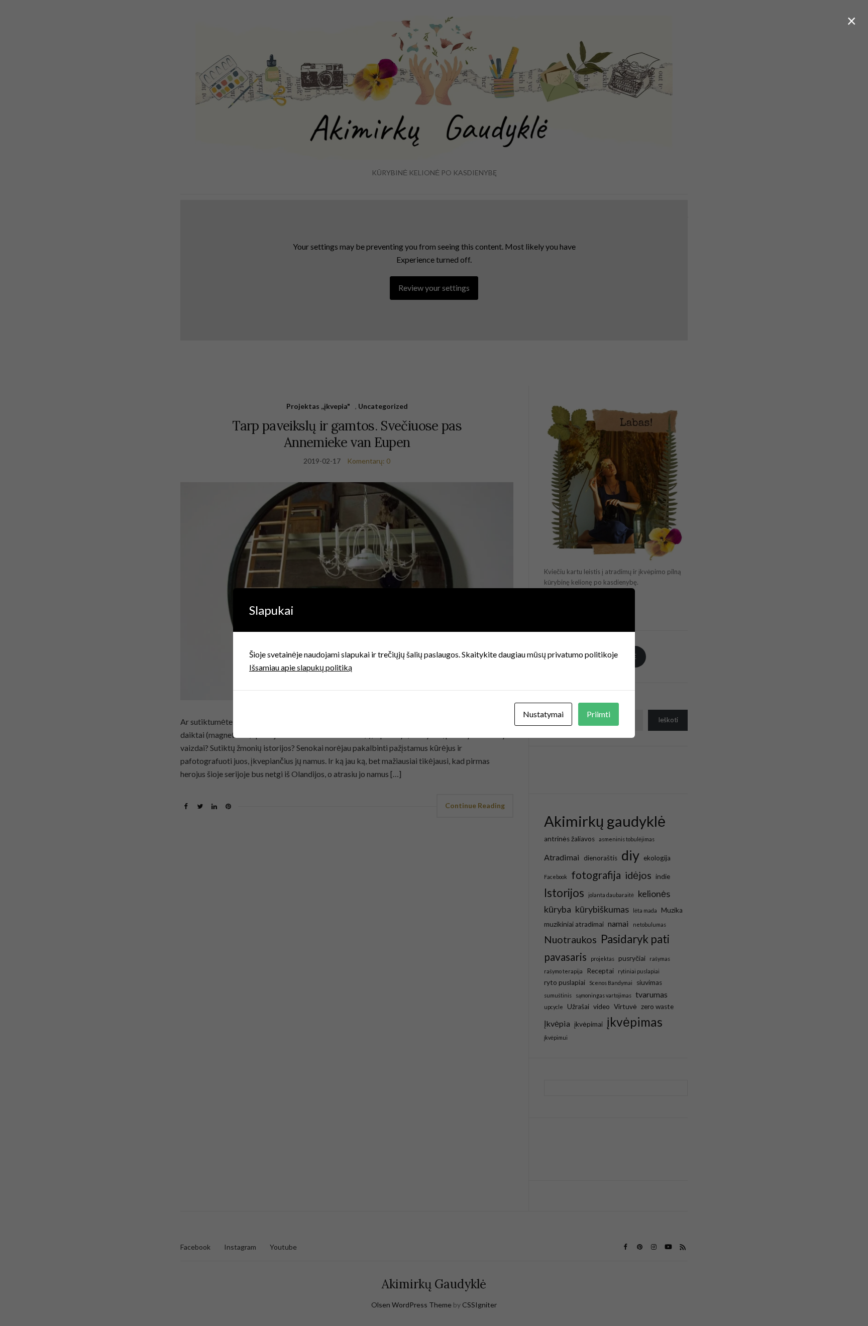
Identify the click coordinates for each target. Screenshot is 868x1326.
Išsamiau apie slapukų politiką (300, 667)
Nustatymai (543, 714)
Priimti (598, 714)
